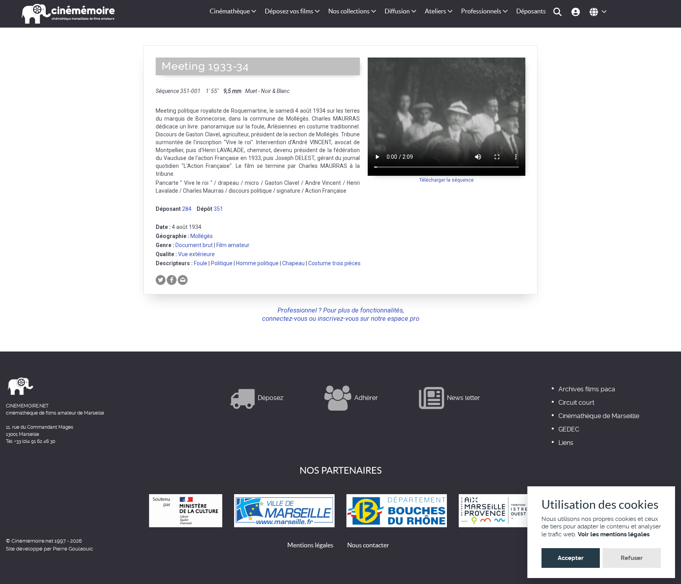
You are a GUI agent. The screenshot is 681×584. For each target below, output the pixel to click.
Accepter (571, 558)
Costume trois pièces (334, 263)
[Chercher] (558, 11)
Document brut (194, 245)
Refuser (632, 558)
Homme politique (257, 263)
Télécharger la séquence (446, 180)
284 (187, 209)
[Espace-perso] (576, 11)
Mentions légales (310, 545)
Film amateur (232, 245)
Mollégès (201, 236)
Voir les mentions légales (613, 534)
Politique (222, 263)
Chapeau (293, 263)
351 (218, 209)
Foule (200, 263)
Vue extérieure (196, 254)
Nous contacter (368, 545)
